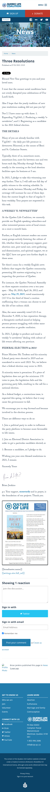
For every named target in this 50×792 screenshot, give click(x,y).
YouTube (8, 740)
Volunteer (6, 707)
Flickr (6, 728)
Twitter (26, 613)
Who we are (7, 700)
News (13, 53)
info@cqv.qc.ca (34, 744)
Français (6, 19)
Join (3, 704)
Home (6, 53)
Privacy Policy (25, 773)
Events (5, 711)
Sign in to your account (25, 776)
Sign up (13, 13)
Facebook (8, 724)
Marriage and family (36, 707)
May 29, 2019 (18, 295)
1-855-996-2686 (34, 740)
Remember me (10, 633)
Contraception (33, 711)
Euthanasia (32, 704)
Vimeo (7, 736)
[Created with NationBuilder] (25, 785)
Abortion (31, 700)
